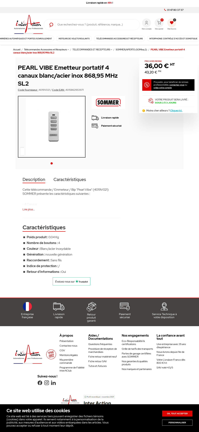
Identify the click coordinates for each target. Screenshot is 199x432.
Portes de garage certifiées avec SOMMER (136, 355)
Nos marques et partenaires (137, 369)
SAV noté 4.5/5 (165, 367)
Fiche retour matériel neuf (102, 356)
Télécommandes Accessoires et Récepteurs (45, 49)
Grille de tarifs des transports (137, 348)
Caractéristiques (69, 179)
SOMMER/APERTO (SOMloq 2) (132, 49)
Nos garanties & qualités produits (135, 363)
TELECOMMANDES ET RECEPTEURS (91, 49)
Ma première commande (66, 361)
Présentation (67, 341)
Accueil (17, 49)
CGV (62, 350)
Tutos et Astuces (97, 366)
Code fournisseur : (28, 90)
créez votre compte (163, 87)
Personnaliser (177, 422)
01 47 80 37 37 (175, 10)
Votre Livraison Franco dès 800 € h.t (171, 361)
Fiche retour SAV (97, 361)
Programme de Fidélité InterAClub (72, 369)
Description (34, 179)
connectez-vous (176, 85)
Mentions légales (69, 355)
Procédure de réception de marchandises (102, 350)
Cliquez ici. (176, 110)
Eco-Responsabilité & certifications (133, 342)
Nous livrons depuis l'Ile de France (170, 353)
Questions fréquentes (100, 344)
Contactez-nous (68, 345)
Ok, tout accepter (177, 413)
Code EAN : (58, 90)
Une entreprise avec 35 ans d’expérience (171, 346)
